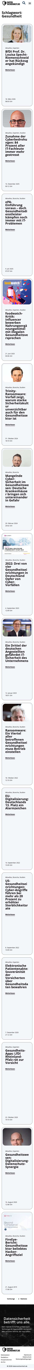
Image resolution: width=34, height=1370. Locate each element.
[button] (30, 3)
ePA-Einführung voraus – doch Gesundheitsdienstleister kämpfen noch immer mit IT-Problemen (16, 212)
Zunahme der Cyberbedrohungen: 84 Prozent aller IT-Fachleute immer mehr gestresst (16, 145)
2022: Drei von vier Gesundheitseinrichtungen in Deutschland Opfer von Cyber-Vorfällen (16, 574)
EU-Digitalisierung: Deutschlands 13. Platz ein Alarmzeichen (17, 802)
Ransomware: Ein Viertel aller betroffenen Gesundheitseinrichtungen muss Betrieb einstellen (16, 741)
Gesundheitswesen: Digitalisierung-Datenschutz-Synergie (17, 1160)
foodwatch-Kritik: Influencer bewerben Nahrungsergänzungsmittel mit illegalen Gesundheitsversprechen (16, 325)
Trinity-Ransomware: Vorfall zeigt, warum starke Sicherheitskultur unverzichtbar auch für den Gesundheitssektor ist (17, 405)
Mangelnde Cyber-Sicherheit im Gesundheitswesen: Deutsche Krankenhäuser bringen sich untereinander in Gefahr (17, 488)
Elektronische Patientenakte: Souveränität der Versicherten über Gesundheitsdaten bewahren (16, 976)
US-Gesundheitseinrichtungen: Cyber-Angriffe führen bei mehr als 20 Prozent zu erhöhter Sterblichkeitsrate (16, 894)
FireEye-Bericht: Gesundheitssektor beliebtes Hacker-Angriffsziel (16, 1247)
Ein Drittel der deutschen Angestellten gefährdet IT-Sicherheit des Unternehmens (16, 653)
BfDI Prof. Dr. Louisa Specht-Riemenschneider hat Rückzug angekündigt (17, 57)
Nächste (23, 1299)
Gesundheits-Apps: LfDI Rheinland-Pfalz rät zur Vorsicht (15, 1056)
